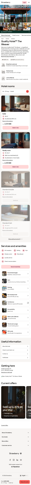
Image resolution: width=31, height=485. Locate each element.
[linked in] (17, 460)
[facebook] (10, 460)
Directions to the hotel (6, 372)
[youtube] (21, 460)
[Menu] (28, 2)
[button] (15, 104)
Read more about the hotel (7, 56)
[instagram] (14, 460)
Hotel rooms (15, 35)
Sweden (7, 38)
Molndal (13, 38)
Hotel (2, 38)
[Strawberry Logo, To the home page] (5, 2)
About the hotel (5, 35)
